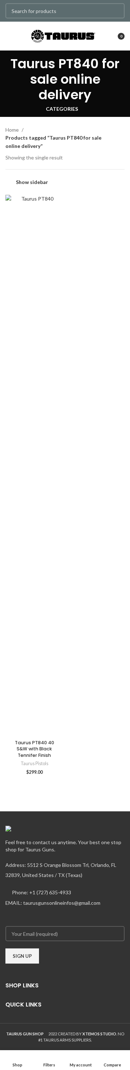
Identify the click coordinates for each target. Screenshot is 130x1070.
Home (12, 130)
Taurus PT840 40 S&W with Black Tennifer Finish (34, 749)
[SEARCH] (115, 10)
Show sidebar (32, 182)
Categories (62, 108)
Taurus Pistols (34, 763)
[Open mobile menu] (9, 36)
